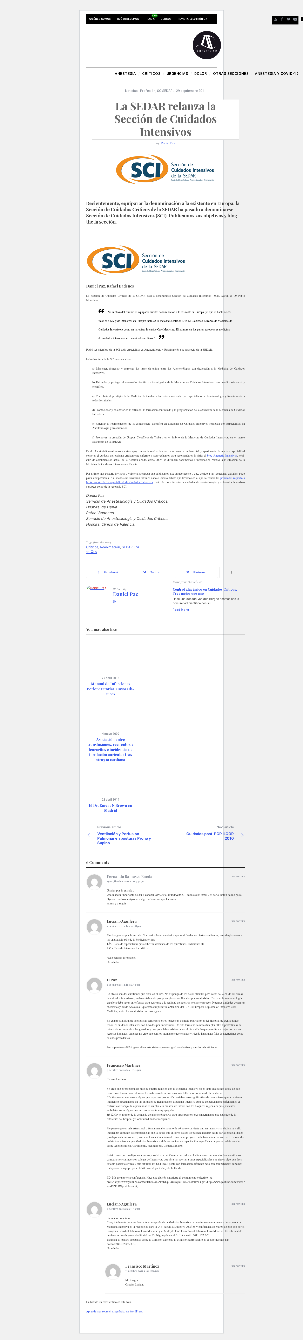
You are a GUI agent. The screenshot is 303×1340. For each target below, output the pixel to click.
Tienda (150, 18)
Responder (238, 876)
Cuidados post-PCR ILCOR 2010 (210, 832)
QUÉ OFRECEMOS (128, 18)
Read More (181, 609)
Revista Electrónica (192, 18)
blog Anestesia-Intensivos (222, 455)
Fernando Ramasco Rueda (129, 876)
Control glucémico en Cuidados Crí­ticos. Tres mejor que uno (205, 591)
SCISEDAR (165, 91)
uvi (136, 547)
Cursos (166, 18)
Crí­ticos (92, 547)
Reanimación (110, 547)
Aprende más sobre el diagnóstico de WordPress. (114, 1311)
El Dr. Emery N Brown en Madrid (110, 808)
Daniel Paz (168, 143)
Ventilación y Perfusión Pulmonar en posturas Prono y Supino (124, 835)
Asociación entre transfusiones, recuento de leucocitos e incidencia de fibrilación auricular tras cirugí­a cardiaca (110, 749)
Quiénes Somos (100, 18)
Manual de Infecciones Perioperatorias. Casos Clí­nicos (110, 688)
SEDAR (127, 547)
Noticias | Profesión (140, 91)
